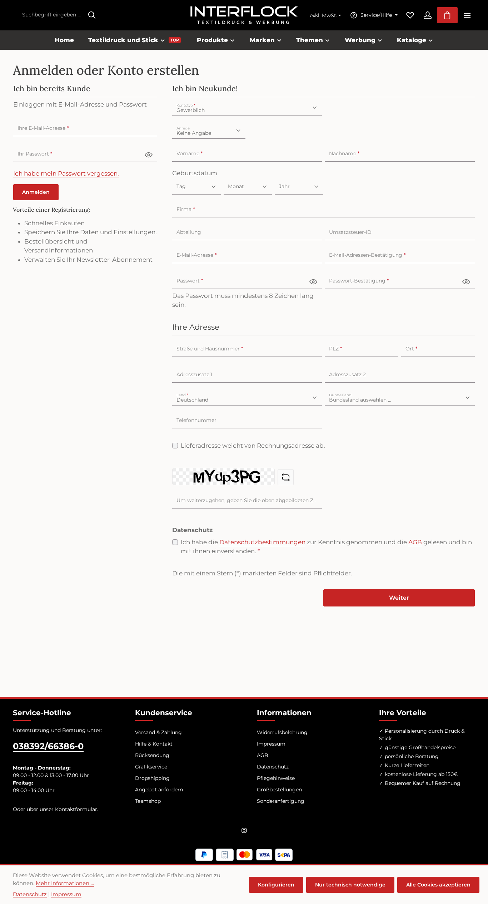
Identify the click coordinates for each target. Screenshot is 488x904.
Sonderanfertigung (280, 801)
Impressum (271, 744)
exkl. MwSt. (323, 16)
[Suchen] (91, 15)
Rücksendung (152, 755)
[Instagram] (244, 832)
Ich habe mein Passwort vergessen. (66, 173)
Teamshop (148, 801)
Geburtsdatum (194, 173)
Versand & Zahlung (158, 732)
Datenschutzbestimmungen (262, 542)
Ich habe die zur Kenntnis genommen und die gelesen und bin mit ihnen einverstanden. (326, 547)
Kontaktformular (76, 809)
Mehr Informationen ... (65, 883)
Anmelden (36, 192)
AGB (415, 542)
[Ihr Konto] (427, 15)
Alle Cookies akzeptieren (438, 884)
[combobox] (51, 15)
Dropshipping (152, 778)
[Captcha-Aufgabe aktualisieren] (286, 477)
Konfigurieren (276, 884)
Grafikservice (151, 766)
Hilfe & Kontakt (154, 744)
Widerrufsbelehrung (282, 732)
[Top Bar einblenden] (467, 15)
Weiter (399, 597)
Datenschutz (273, 766)
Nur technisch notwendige (350, 884)
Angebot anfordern (159, 789)
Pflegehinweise (276, 778)
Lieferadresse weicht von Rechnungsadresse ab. (253, 445)
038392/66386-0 (48, 746)
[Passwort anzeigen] (148, 154)
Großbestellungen (279, 789)
